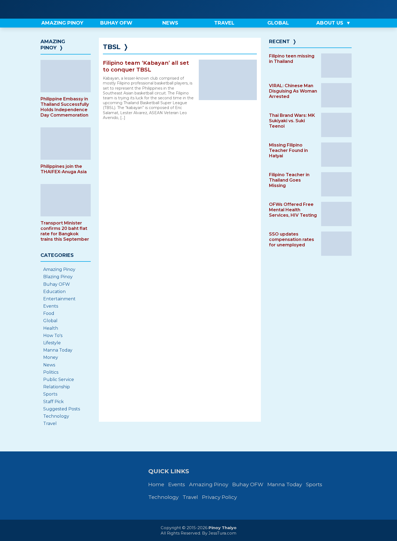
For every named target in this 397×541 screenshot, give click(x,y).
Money (50, 357)
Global (50, 320)
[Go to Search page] (314, 9)
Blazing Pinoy (58, 276)
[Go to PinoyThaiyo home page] (74, 9)
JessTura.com (222, 533)
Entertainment (59, 298)
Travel (50, 423)
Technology (56, 416)
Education (54, 291)
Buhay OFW (56, 284)
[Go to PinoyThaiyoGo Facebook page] (350, 9)
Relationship (56, 386)
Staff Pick (53, 401)
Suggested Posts (61, 408)
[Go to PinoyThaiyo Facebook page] (332, 9)
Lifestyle (52, 342)
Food (48, 313)
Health (50, 328)
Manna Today (57, 350)
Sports (50, 394)
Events (50, 306)
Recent (279, 42)
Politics (50, 372)
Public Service (58, 379)
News (49, 365)
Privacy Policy (219, 497)
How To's (52, 335)
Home (156, 484)
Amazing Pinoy (53, 45)
